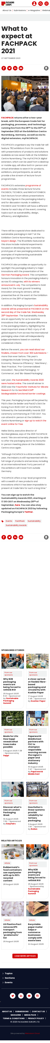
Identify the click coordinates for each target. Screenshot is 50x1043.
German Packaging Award (15, 274)
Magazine (16, 1015)
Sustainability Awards (16, 525)
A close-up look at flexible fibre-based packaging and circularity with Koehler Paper (37, 685)
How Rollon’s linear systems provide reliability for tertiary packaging (36, 814)
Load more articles (25, 956)
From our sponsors (9, 673)
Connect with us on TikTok (25, 1001)
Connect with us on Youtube (29, 996)
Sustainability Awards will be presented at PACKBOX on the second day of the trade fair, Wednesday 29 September (25, 310)
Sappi (6, 755)
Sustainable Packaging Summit (10, 700)
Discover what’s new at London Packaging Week (12, 811)
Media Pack (30, 1015)
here (17, 505)
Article (7, 863)
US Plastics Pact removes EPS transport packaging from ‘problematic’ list (12, 931)
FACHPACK (7, 117)
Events (9, 521)
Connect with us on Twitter (12, 996)
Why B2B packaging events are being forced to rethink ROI (12, 684)
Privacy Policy (36, 1018)
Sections (10, 977)
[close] (30, 66)
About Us (7, 10)
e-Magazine (34, 10)
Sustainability (34, 521)
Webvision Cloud (32, 1033)
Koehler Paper (38, 701)
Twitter (28, 511)
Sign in (16, 62)
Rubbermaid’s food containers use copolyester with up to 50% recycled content (12, 874)
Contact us (38, 1011)
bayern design (8, 240)
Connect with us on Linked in (21, 996)
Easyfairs (11, 823)
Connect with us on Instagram (37, 996)
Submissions (20, 10)
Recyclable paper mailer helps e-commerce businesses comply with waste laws (35, 932)
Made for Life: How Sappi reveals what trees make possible (10, 741)
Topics (8, 973)
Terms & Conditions (14, 1018)
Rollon (34, 829)
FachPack (20, 521)
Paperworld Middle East (35, 772)
